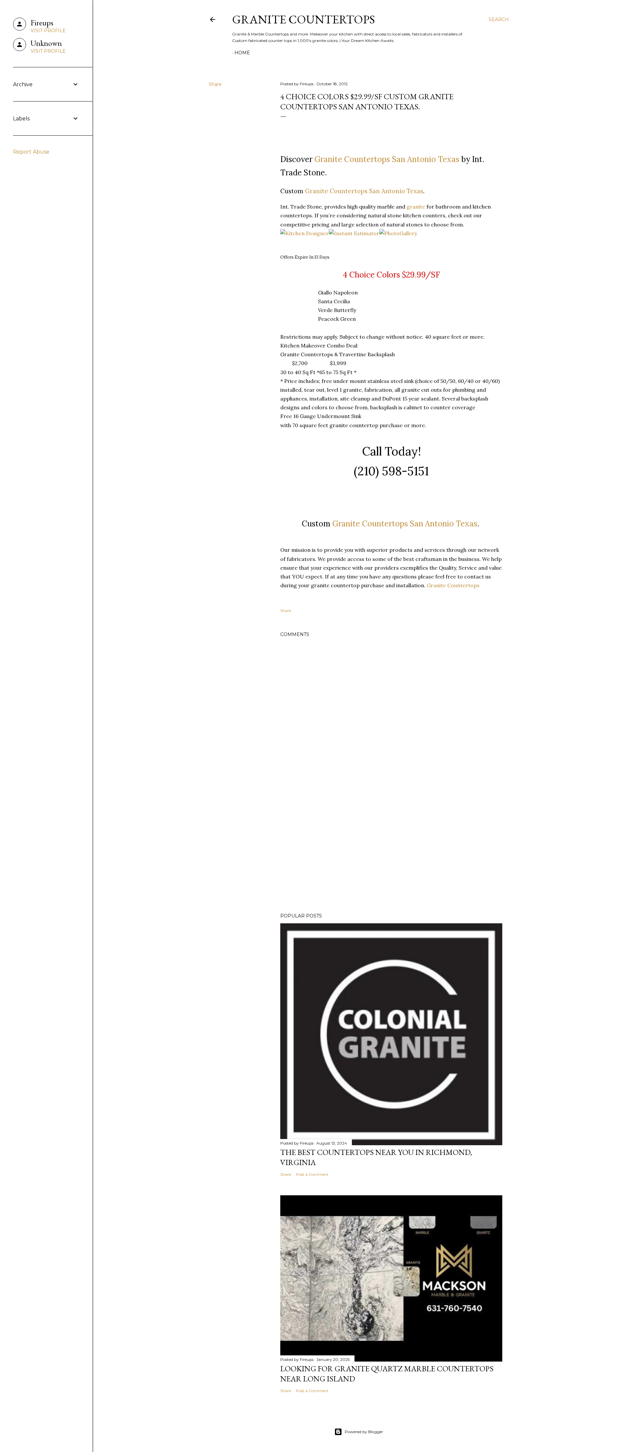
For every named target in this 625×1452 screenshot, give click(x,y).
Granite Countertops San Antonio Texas (386, 159)
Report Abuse (31, 152)
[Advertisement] (391, 851)
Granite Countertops (303, 19)
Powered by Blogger (364, 1431)
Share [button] (215, 84)
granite (416, 206)
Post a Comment (312, 1174)
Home (242, 53)
